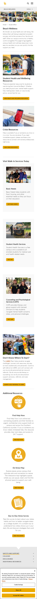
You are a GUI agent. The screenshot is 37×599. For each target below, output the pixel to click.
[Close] (35, 571)
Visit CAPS (10, 319)
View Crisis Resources (11, 147)
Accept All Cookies (18, 595)
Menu (29, 9)
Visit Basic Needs (12, 204)
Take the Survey (18, 536)
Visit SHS (10, 259)
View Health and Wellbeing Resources (16, 98)
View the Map (19, 488)
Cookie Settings (18, 585)
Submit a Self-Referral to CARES (14, 384)
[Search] (27, 3)
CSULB (4, 24)
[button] (18, 553)
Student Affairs (12, 24)
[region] (18, 583)
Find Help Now (18, 439)
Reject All (18, 590)
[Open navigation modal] (31, 3)
